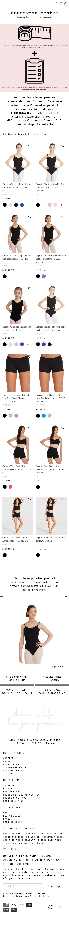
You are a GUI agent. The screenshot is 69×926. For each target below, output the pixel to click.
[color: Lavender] (49, 205)
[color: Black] (4, 205)
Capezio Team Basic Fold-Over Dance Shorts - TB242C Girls (16, 539)
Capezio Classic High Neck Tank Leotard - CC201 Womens (50, 328)
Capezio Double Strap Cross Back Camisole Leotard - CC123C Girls (17, 258)
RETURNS (8, 788)
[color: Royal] (22, 205)
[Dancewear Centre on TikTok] (15, 850)
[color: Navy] (16, 205)
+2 (61, 344)
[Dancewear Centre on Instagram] (4, 850)
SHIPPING (9, 785)
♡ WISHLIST (10, 774)
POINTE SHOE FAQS (14, 798)
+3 (61, 205)
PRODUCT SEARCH (13, 822)
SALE (6, 812)
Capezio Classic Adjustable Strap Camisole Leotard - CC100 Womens (50, 187)
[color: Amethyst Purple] (44, 276)
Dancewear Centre (22, 894)
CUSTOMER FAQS (12, 791)
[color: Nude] (10, 415)
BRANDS (7, 819)
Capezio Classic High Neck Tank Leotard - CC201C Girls (17, 328)
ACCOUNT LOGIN (12, 770)
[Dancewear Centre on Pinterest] (11, 850)
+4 (27, 344)
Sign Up (54, 886)
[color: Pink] (10, 205)
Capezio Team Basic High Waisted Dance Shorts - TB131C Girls (17, 469)
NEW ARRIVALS (12, 816)
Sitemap (17, 896)
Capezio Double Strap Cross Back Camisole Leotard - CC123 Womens (51, 258)
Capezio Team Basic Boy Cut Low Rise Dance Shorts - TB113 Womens (50, 398)
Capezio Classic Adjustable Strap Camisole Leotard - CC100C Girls (17, 187)
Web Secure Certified (38, 896)
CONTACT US (10, 758)
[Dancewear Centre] (34, 15)
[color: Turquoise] (44, 415)
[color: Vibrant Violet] (16, 415)
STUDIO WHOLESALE (14, 767)
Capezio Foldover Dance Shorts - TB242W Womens (51, 539)
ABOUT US (9, 761)
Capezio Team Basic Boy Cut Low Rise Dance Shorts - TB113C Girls (15, 398)
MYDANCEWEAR (11, 764)
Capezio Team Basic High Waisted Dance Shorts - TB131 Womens (50, 469)
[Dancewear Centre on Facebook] (8, 850)
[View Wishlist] (61, 3)
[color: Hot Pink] (10, 487)
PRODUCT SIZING (13, 801)
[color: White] (44, 205)
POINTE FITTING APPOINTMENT (22, 795)
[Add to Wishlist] (30, 146)
